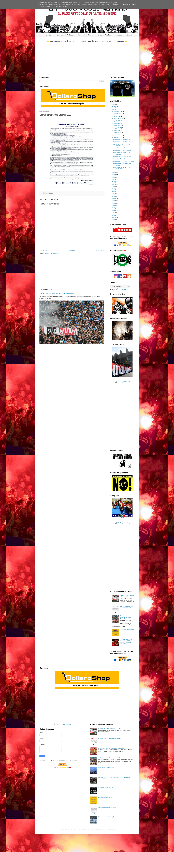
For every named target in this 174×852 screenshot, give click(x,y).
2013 (113, 189)
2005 (113, 208)
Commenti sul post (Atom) (52, 253)
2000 (113, 220)
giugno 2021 (117, 125)
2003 (113, 212)
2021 (113, 109)
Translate (123, 289)
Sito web (91, 35)
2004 (113, 210)
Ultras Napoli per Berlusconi (106, 768)
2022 (113, 107)
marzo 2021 (117, 132)
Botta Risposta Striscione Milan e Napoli (127, 596)
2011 (113, 193)
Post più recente (44, 250)
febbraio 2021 (118, 135)
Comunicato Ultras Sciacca (105, 787)
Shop (100, 35)
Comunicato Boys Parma (127, 629)
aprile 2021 (117, 130)
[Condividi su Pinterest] (52, 193)
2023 (113, 104)
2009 (113, 198)
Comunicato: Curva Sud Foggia (122, 156)
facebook (118, 35)
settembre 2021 (118, 118)
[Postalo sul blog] (46, 193)
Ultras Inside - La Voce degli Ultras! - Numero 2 (111, 748)
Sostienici (60, 35)
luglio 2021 (117, 123)
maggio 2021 (117, 128)
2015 (113, 184)
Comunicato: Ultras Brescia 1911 (122, 139)
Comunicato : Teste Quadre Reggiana (123, 161)
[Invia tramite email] (44, 193)
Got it (134, 4)
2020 (113, 172)
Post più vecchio (99, 250)
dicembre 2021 (118, 111)
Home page (72, 250)
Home (40, 35)
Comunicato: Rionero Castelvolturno (123, 142)
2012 (113, 191)
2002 (113, 215)
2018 (113, 177)
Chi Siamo (49, 35)
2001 (113, 217)
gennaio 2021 (118, 137)
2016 (113, 182)
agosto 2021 (117, 121)
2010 (113, 196)
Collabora (70, 35)
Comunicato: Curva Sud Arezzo (121, 148)
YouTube (108, 35)
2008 (113, 201)
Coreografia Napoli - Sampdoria (107, 817)
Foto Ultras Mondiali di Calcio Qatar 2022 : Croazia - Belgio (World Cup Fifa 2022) (126, 641)
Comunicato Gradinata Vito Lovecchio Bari (126, 606)
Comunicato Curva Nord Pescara (107, 807)
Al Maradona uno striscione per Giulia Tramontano (56, 293)
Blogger (113, 829)
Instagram (128, 35)
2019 (113, 175)
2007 (113, 203)
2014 (113, 186)
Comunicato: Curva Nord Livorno (122, 150)
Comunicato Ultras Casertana (121, 159)
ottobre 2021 (117, 116)
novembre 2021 (118, 114)
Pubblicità (81, 35)
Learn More (126, 4)
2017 (113, 179)
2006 (113, 205)
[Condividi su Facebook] (50, 193)
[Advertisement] (87, 59)
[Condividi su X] (48, 193)
